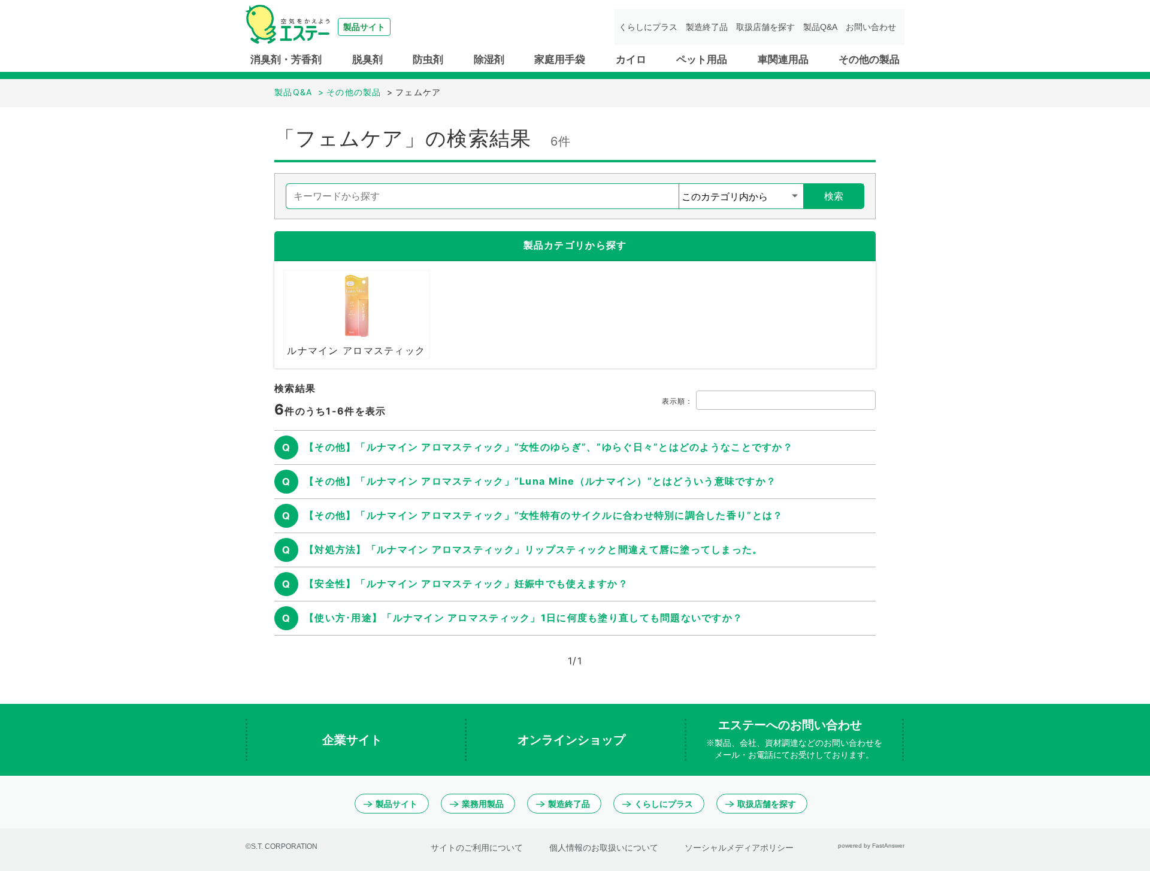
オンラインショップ (573, 739)
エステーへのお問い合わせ (794, 739)
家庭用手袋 (559, 59)
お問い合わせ (871, 27)
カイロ (631, 59)
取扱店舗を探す (765, 27)
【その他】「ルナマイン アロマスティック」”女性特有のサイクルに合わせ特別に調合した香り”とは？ (543, 515)
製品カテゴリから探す (575, 245)
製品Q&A (820, 27)
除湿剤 (489, 59)
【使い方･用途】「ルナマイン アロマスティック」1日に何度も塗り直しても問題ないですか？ (523, 618)
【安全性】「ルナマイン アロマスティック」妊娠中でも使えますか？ (466, 583)
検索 (833, 196)
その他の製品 (869, 59)
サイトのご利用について (477, 847)
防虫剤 (428, 59)
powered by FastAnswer (871, 845)
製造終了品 (707, 27)
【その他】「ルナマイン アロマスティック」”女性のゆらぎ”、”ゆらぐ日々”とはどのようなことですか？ (548, 447)
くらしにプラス (648, 27)
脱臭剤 (367, 59)
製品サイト (396, 804)
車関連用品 (783, 59)
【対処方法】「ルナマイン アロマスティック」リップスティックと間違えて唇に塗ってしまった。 (533, 549)
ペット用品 (701, 59)
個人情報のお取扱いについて (603, 847)
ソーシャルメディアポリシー (739, 847)
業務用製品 (483, 804)
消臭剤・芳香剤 (286, 59)
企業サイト (354, 739)
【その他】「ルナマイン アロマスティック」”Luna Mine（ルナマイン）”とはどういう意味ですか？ (540, 481)
